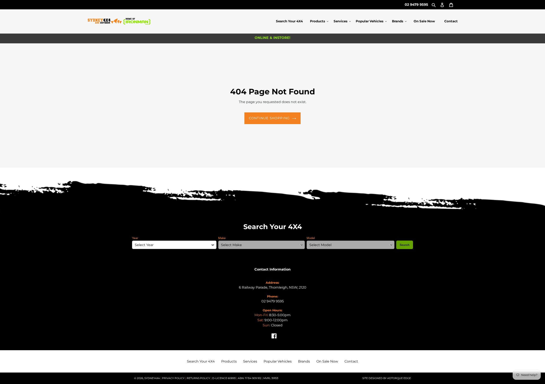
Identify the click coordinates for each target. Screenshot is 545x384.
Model (311, 238)
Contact (351, 361)
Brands (304, 361)
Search (405, 245)
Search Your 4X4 (201, 361)
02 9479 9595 (416, 5)
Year (135, 238)
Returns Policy (199, 378)
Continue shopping (269, 118)
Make (222, 238)
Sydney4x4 (152, 378)
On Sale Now (327, 361)
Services (250, 361)
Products (229, 361)
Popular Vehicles (278, 361)
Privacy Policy (173, 378)
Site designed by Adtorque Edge (386, 378)
